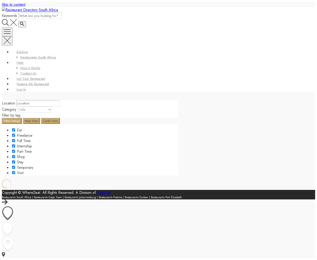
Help (20, 62)
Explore (22, 52)
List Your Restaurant (31, 78)
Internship (24, 146)
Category (9, 109)
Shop (20, 156)
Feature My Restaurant (33, 84)
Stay (19, 162)
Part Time (24, 151)
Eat (19, 130)
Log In (21, 89)
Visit (19, 173)
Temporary (24, 167)
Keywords (9, 15)
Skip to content (13, 4)
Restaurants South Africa (38, 57)
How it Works (30, 68)
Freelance (24, 135)
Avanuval (104, 192)
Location (8, 103)
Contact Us (28, 73)
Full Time (23, 140)
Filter (12, 121)
